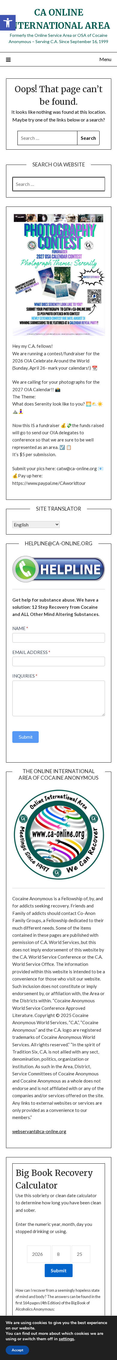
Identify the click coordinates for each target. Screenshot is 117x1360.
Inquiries (25, 676)
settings (66, 1339)
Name (20, 628)
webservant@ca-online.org (39, 1131)
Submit (25, 737)
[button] (8, 23)
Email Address (31, 652)
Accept (17, 1350)
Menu (105, 59)
